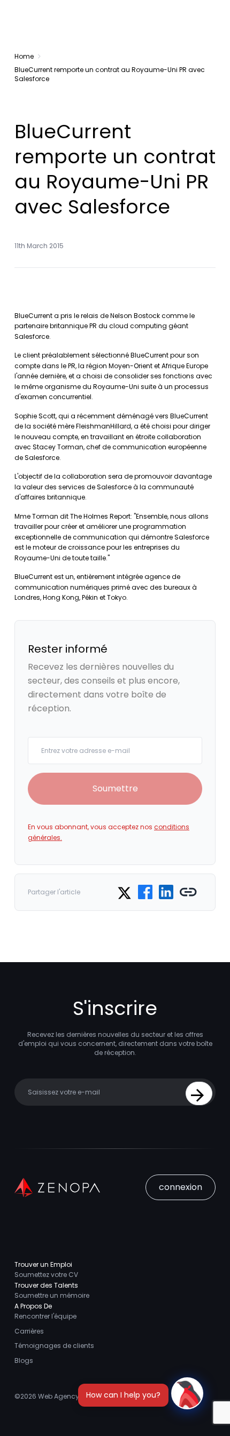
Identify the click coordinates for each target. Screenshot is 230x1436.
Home (24, 56)
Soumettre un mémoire (51, 1295)
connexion (180, 1187)
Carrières (29, 1331)
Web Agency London (71, 1396)
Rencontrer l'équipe (45, 1316)
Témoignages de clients (54, 1345)
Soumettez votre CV (46, 1274)
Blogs (23, 1360)
